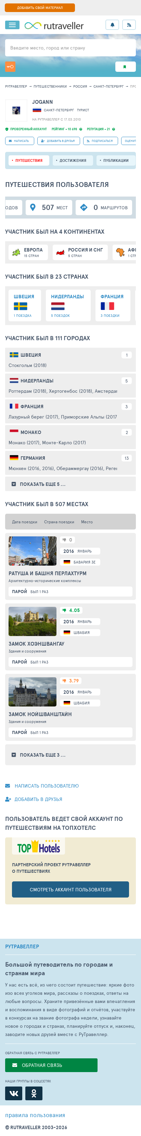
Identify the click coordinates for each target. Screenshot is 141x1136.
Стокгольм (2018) (28, 365)
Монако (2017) (24, 442)
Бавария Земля (88, 562)
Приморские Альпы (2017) (89, 416)
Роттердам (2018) (27, 391)
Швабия (82, 632)
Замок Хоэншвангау (36, 644)
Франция (32, 406)
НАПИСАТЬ (21, 141)
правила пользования (35, 1114)
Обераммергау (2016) (79, 468)
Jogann (42, 101)
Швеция (31, 355)
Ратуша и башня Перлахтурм (48, 573)
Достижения (73, 160)
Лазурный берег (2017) (33, 416)
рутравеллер (16, 86)
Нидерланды (37, 380)
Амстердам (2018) (114, 391)
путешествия (28, 160)
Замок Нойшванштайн (40, 714)
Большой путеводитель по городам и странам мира (59, 968)
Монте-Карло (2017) (64, 442)
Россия (80, 86)
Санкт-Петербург (108, 86)
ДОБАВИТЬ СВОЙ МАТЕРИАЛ (40, 7)
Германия (33, 458)
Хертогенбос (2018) (70, 391)
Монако (31, 432)
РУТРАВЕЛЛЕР (22, 946)
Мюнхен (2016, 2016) (31, 468)
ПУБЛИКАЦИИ (116, 160)
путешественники (50, 86)
